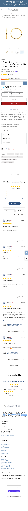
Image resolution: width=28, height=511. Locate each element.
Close (14, 279)
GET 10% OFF (14, 274)
